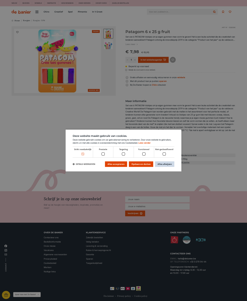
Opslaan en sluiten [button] (141, 164)
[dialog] (123, 151)
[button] (84, 164)
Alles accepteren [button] (116, 164)
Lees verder (144, 143)
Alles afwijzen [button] (165, 164)
